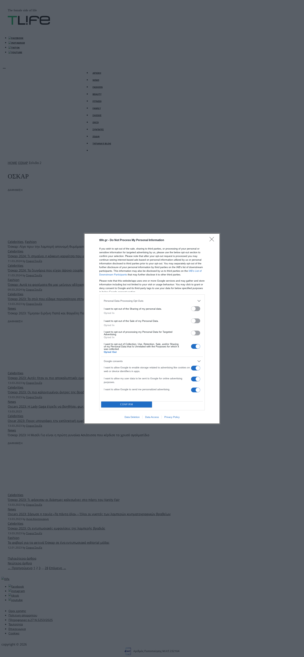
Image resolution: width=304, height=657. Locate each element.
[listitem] (152, 301)
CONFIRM (126, 404)
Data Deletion (132, 417)
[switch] (195, 308)
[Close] (213, 240)
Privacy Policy (172, 417)
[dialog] (152, 328)
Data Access (152, 417)
